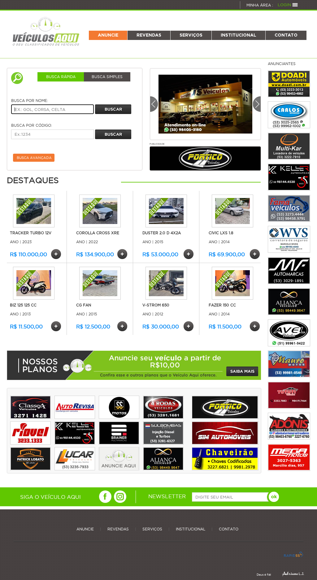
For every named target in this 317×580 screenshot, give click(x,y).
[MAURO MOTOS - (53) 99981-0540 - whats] (289, 364)
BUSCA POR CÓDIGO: (31, 125)
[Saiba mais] (242, 371)
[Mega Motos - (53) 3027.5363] (289, 457)
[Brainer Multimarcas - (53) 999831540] (119, 443)
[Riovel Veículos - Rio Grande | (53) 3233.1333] (30, 443)
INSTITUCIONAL (238, 35)
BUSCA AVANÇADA (34, 158)
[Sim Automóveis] (225, 443)
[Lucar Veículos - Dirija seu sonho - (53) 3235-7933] (75, 469)
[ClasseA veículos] (30, 417)
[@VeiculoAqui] (105, 496)
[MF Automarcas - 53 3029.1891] (289, 270)
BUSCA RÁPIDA (61, 77)
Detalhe (56, 254)
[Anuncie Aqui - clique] (119, 469)
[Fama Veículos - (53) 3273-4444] (289, 208)
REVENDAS (149, 35)
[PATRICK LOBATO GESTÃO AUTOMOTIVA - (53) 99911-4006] (30, 469)
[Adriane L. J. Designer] (293, 574)
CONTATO (286, 35)
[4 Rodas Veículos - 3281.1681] (163, 417)
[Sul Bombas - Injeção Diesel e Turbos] (163, 443)
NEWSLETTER (167, 496)
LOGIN (284, 4)
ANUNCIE (108, 35)
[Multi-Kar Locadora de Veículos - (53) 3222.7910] (289, 146)
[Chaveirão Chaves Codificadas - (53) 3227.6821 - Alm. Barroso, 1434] (225, 469)
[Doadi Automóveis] (289, 84)
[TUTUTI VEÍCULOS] (289, 395)
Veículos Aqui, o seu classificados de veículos (46, 31)
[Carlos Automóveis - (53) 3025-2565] (289, 115)
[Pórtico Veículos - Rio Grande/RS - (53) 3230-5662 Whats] (225, 417)
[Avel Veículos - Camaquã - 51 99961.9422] (289, 333)
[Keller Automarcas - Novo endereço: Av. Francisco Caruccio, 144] (289, 177)
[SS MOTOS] (119, 417)
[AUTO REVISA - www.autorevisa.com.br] (75, 417)
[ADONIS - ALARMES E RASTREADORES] (289, 426)
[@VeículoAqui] (120, 496)
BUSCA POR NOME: (29, 101)
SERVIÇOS (191, 35)
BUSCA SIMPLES (107, 77)
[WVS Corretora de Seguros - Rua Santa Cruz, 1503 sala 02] (289, 239)
